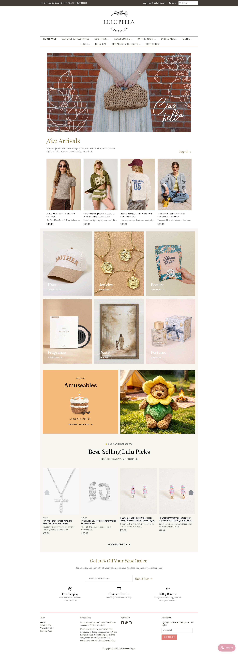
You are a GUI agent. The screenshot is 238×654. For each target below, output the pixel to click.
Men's (187, 39)
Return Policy (45, 625)
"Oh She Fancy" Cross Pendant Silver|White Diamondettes (57, 522)
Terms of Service (47, 628)
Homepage (50, 39)
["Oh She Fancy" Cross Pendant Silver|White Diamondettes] (61, 492)
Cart (174, 3)
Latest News (85, 617)
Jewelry (45, 518)
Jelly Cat (100, 44)
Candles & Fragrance (75, 39)
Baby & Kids (168, 39)
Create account (158, 3)
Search (42, 622)
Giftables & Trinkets (125, 44)
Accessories (122, 39)
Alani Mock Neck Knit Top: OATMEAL (60, 215)
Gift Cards (152, 44)
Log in (145, 3)
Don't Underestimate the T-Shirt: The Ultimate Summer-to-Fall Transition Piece (98, 623)
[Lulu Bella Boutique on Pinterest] (126, 623)
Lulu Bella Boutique (127, 649)
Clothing (100, 39)
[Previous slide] (47, 492)
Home (85, 44)
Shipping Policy (46, 631)
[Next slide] (191, 492)
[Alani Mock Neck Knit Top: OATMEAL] (63, 185)
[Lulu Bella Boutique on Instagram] (130, 623)
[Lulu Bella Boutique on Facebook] (122, 623)
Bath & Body (145, 39)
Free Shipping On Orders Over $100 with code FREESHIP (63, 3)
